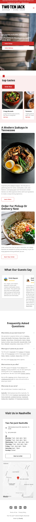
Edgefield (11, 399)
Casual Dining (17, 371)
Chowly (21, 518)
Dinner (14, 367)
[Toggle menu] (34, 8)
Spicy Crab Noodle (6, 338)
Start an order (18, 456)
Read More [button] (29, 306)
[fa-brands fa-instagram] (15, 507)
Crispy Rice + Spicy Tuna (16, 344)
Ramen (28, 352)
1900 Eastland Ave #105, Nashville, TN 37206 (18, 428)
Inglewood (25, 397)
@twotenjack (25, 2)
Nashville (12, 352)
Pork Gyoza (15, 338)
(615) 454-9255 (12, 432)
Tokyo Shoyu (22, 338)
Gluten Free (13, 359)
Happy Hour (19, 356)
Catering (10, 377)
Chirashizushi (18, 340)
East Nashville (23, 395)
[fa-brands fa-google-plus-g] (20, 507)
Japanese (11, 354)
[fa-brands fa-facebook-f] (11, 507)
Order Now (8, 87)
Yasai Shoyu (10, 340)
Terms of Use (13, 512)
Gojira (24, 340)
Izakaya (21, 352)
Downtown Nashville (22, 399)
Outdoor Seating (25, 373)
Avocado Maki (23, 342)
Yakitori (7, 356)
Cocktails (12, 356)
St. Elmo (7, 342)
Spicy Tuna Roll (15, 342)
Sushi (24, 354)
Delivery (3, 369)
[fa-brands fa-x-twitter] (25, 507)
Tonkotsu (26, 336)
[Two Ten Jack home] (13, 8)
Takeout (22, 367)
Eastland (15, 395)
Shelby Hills (4, 399)
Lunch (8, 367)
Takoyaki (6, 344)
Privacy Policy (22, 512)
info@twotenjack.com (7, 379)
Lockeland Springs (16, 397)
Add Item (5, 117)
